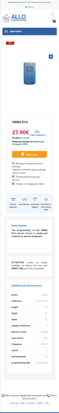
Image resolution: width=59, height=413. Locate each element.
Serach (53, 14)
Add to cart (32, 155)
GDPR (40, 403)
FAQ (23, 403)
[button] (51, 56)
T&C (47, 403)
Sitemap (14, 403)
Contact (31, 403)
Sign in (30, 7)
